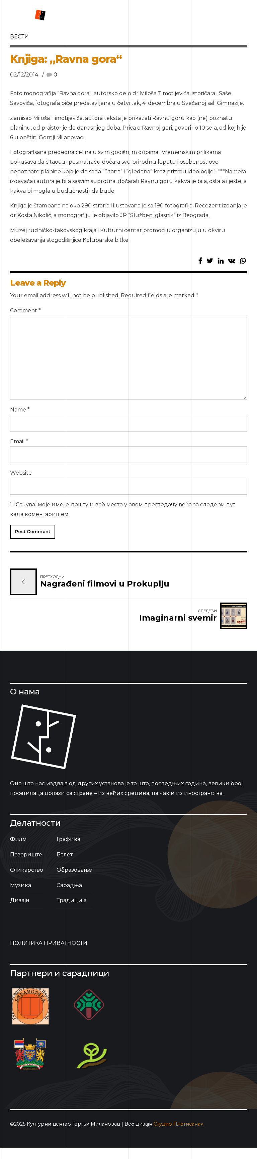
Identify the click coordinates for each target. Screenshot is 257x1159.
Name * (20, 409)
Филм (18, 839)
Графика (68, 839)
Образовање (74, 870)
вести (19, 36)
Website (21, 473)
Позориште (26, 854)
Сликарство (26, 870)
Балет (65, 854)
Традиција (72, 900)
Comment (25, 310)
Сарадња (69, 885)
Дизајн (19, 900)
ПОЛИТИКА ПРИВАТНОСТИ (48, 943)
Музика (20, 885)
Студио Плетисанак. (179, 1124)
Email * (19, 441)
